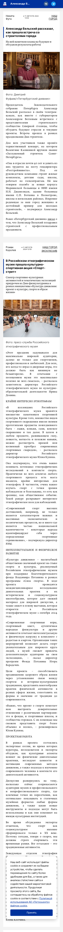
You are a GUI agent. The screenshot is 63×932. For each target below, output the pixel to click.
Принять (32, 912)
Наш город (53, 17)
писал (51, 219)
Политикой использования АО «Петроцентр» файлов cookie (31, 902)
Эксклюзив (49, 250)
